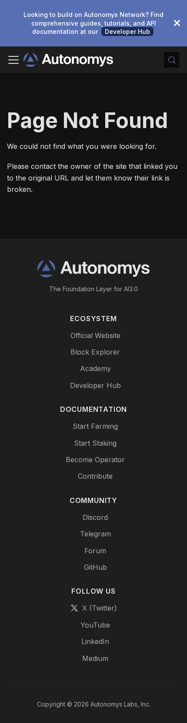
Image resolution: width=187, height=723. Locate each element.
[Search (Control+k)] (172, 60)
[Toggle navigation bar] (13, 59)
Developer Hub (127, 31)
